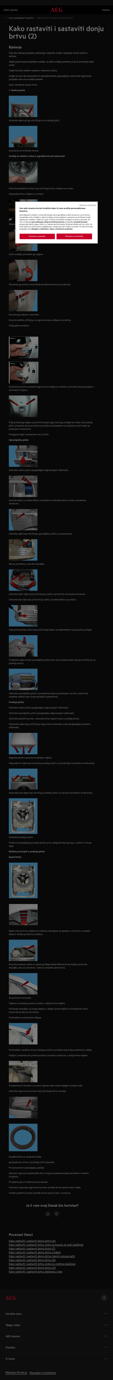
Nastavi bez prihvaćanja (87, 205)
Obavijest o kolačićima (40, 229)
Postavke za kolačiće (37, 236)
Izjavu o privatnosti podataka (61, 229)
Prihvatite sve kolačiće (74, 236)
